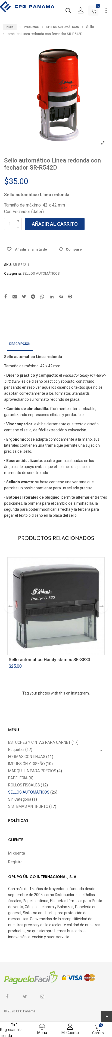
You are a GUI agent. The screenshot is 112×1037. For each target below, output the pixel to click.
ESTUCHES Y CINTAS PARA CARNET (39, 742)
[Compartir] (15, 297)
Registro (15, 862)
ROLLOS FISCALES (24, 785)
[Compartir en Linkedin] (52, 297)
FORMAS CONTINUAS (26, 756)
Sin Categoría (19, 799)
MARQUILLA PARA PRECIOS (32, 771)
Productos (31, 27)
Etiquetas (16, 749)
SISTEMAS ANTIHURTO (28, 806)
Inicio (10, 27)
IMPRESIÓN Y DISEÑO (26, 764)
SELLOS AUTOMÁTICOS (62, 27)
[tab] (20, 344)
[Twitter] (24, 297)
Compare (74, 249)
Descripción (19, 344)
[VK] (61, 297)
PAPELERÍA (18, 778)
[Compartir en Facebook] (5, 297)
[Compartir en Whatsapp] (42, 297)
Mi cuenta (16, 853)
